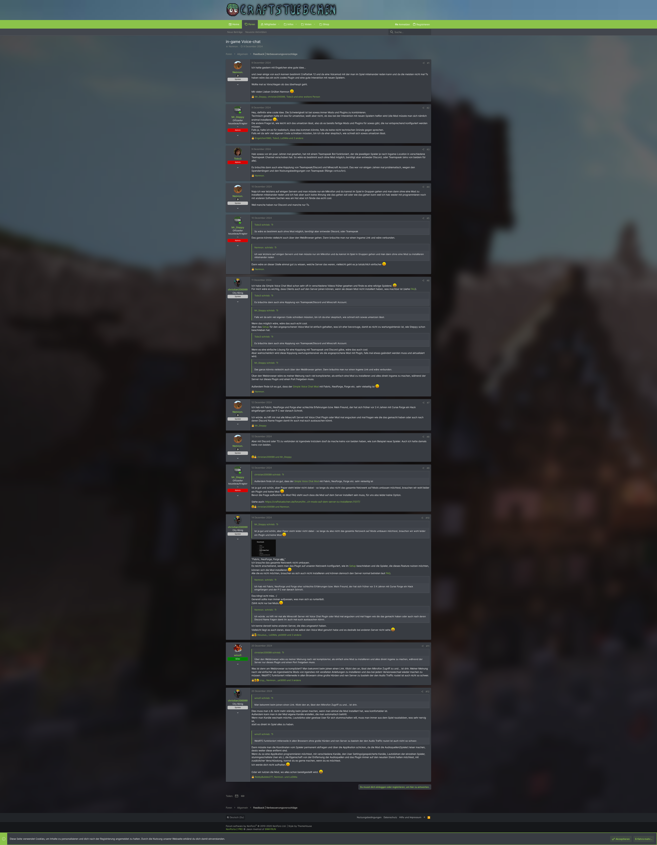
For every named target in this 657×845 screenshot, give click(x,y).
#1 (428, 63)
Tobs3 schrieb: (262, 224)
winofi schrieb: (262, 698)
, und (276, 777)
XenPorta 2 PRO (234, 829)
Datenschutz (390, 817)
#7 (428, 402)
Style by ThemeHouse (300, 826)
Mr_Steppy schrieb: (264, 310)
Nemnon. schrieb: (263, 247)
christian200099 (238, 289)
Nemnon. (234, 46)
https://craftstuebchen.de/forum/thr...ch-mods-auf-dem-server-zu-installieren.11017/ (312, 501)
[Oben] (424, 817)
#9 (428, 468)
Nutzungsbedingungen (369, 817)
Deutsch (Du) (236, 817)
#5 (428, 218)
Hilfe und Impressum (410, 817)
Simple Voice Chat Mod (306, 386)
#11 (427, 646)
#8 (428, 436)
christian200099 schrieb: (267, 474)
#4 (428, 186)
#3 (428, 149)
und (274, 457)
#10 (427, 517)
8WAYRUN (270, 829)
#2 (428, 107)
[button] (279, 24)
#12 (427, 691)
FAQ (413, 288)
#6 (428, 280)
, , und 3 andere (279, 138)
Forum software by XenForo (256, 826)
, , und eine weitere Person (287, 96)
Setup (265, 326)
